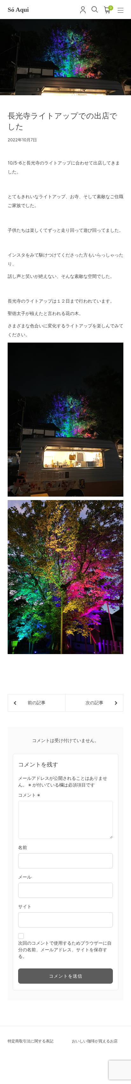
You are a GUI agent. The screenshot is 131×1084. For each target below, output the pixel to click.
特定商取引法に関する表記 (30, 1041)
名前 (22, 847)
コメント (29, 795)
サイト (24, 906)
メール (24, 877)
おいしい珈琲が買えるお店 (95, 1041)
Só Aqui (18, 9)
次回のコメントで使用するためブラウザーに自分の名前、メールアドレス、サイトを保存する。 (65, 949)
